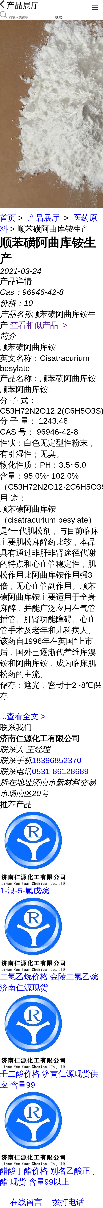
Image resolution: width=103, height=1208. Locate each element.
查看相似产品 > (39, 325)
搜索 (59, 17)
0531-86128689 (60, 771)
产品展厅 (44, 217)
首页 (8, 217)
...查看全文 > (23, 716)
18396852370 (57, 760)
